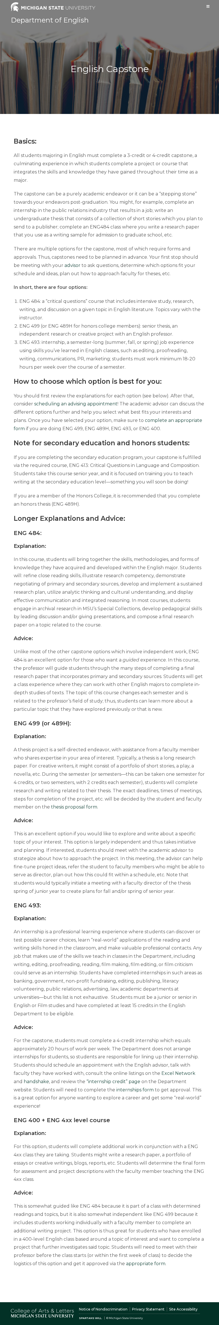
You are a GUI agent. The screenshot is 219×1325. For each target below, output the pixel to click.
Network (185, 1073)
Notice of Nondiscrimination (103, 1309)
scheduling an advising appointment (75, 404)
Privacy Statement (148, 1309)
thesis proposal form (74, 807)
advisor (72, 265)
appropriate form (145, 1263)
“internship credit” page (113, 1081)
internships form (135, 1090)
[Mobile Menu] (208, 6)
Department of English (50, 20)
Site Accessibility (183, 1309)
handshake (36, 1081)
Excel (168, 1073)
